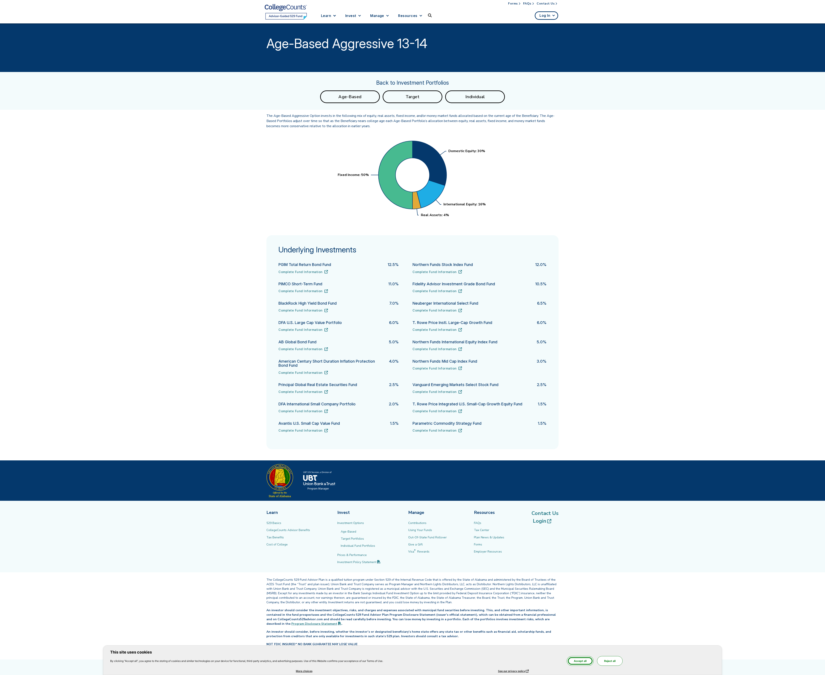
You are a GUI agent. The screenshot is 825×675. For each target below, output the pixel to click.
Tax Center (481, 530)
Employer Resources (488, 552)
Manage (377, 16)
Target (412, 97)
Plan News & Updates (489, 537)
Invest (350, 16)
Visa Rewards (418, 552)
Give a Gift (415, 544)
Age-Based (350, 97)
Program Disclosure (316, 624)
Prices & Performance (352, 555)
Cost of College (277, 544)
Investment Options (350, 523)
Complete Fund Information (303, 272)
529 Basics (273, 523)
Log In (544, 15)
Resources (407, 16)
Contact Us (546, 4)
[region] (412, 178)
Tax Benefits (275, 537)
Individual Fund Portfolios (358, 546)
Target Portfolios (352, 539)
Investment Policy (359, 562)
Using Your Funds (420, 530)
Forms (513, 4)
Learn (326, 16)
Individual (475, 97)
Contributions (417, 523)
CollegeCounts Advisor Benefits (288, 530)
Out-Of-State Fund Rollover (427, 537)
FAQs (527, 4)
